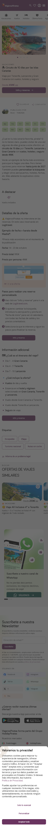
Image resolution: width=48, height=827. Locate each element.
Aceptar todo (24, 821)
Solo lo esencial (24, 805)
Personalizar (24, 813)
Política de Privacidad (12, 780)
